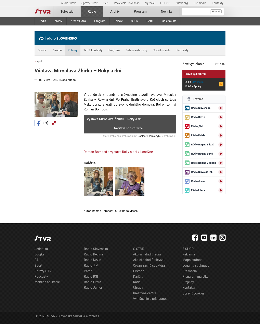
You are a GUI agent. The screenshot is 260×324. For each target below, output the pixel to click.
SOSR (134, 21)
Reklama (188, 254)
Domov (42, 50)
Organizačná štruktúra (149, 265)
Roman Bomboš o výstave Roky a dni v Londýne (118, 152)
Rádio (92, 11)
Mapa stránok (192, 260)
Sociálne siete (161, 50)
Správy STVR (89, 3)
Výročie (150, 3)
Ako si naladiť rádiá (147, 254)
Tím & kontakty (92, 50)
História (138, 271)
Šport (38, 265)
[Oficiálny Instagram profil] (223, 237)
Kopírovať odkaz (54, 123)
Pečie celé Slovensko (127, 3)
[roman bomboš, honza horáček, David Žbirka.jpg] (98, 181)
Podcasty (182, 50)
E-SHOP (165, 3)
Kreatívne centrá (144, 293)
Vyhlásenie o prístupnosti (151, 299)
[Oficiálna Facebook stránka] (195, 237)
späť (38, 61)
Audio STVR (68, 3)
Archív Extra (78, 21)
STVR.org (182, 3)
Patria (88, 271)
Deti (106, 3)
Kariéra (138, 276)
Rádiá (42, 21)
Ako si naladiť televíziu (149, 260)
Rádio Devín (92, 260)
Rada (137, 282)
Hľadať (216, 11)
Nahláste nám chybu (149, 135)
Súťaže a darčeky (136, 50)
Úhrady (138, 287)
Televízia (67, 11)
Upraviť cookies (193, 293)
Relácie (118, 21)
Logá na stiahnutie (195, 265)
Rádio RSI (91, 276)
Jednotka (41, 249)
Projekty (188, 282)
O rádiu (57, 50)
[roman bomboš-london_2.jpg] (129, 181)
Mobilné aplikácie (47, 282)
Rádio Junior (93, 287)
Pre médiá (200, 3)
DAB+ (150, 21)
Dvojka (39, 254)
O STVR (138, 249)
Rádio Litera (92, 282)
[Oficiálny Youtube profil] (204, 237)
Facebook (38, 123)
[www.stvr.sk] (43, 238)
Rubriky (72, 50)
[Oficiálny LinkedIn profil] (213, 237)
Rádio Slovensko (96, 249)
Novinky (166, 11)
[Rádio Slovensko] (59, 38)
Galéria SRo (169, 21)
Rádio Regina (93, 254)
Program (99, 21)
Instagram (46, 123)
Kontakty (217, 3)
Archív (58, 21)
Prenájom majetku (195, 276)
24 (36, 260)
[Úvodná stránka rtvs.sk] (43, 11)
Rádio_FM (91, 265)
